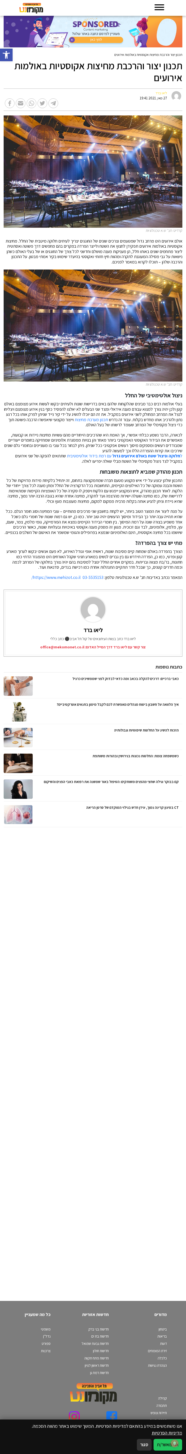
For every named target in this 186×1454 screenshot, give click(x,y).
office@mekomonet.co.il (62, 647)
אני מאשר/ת (168, 1444)
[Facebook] (111, 1416)
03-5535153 (93, 577)
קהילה (162, 1398)
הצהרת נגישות (157, 1365)
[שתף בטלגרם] (53, 103)
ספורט (46, 1343)
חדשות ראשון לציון (97, 1365)
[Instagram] (74, 1416)
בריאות (162, 1336)
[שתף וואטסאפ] (31, 103)
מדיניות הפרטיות (167, 1433)
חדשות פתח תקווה (96, 1358)
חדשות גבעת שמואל (95, 1343)
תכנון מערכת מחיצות (91, 419)
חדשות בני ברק (98, 1329)
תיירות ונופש (159, 1412)
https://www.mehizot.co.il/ (56, 577)
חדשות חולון (101, 1350)
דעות (163, 1343)
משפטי (46, 1329)
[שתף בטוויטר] (42, 103)
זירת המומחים (157, 1350)
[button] (6, 55)
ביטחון (163, 1329)
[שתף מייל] (20, 103)
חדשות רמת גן (99, 1372)
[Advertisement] (131, 1059)
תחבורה (161, 1405)
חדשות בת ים (100, 1336)
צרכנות (46, 1350)
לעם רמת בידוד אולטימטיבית (124, 456)
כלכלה (162, 1358)
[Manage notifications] (174, 1443)
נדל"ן (47, 1336)
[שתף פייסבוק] (10, 103)
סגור (144, 1444)
